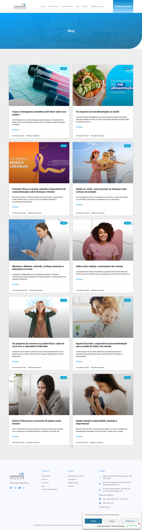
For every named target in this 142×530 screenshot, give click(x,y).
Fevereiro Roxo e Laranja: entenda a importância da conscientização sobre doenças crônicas (39, 190)
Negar (111, 521)
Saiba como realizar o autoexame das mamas (99, 266)
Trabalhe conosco (97, 6)
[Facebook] (11, 488)
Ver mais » (15, 130)
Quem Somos (53, 6)
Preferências (130, 521)
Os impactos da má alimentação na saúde (97, 111)
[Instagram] (15, 488)
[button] (132, 525)
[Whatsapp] (24, 488)
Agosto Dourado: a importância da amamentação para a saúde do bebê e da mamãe (101, 345)
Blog (77, 6)
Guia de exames (67, 6)
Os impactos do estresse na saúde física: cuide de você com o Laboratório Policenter (38, 345)
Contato (85, 6)
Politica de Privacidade (104, 526)
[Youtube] (19, 488)
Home (43, 6)
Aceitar (93, 521)
